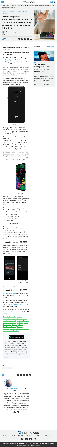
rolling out (10, 60)
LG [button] (16, 11)
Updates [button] (4, 13)
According (6, 293)
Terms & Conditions (47, 436)
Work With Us (22, 436)
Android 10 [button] (11, 11)
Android (37, 62)
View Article (50, 46)
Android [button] (5, 11)
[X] (26, 439)
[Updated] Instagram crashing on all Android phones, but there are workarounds (42, 67)
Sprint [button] (24, 11)
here (4, 205)
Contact (29, 436)
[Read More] (44, 56)
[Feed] (34, 439)
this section (6, 312)
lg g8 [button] (4, 368)
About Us (5, 436)
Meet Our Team (13, 436)
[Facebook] (22, 439)
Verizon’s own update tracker (19, 304)
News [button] (19, 11)
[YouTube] (30, 439)
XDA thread (14, 235)
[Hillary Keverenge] (16, 383)
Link (19, 223)
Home (3, 5)
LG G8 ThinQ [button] (9, 368)
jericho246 (11, 287)
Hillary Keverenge (10, 32)
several (13, 293)
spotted (5, 132)
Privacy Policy (36, 436)
